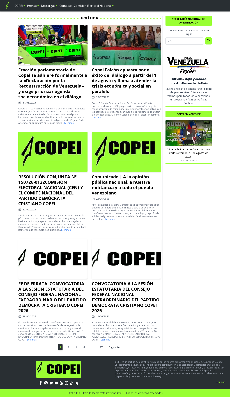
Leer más (68, 122)
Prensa (32, 6)
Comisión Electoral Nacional (92, 6)
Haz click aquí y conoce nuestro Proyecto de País (189, 81)
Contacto (65, 6)
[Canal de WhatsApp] (46, 382)
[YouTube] (56, 382)
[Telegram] (76, 382)
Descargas (48, 6)
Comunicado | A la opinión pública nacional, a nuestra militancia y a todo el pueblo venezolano (122, 185)
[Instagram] (66, 382)
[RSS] (61, 382)
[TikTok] (71, 382)
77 (101, 347)
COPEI (19, 6)
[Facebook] (40, 382)
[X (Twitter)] (51, 382)
